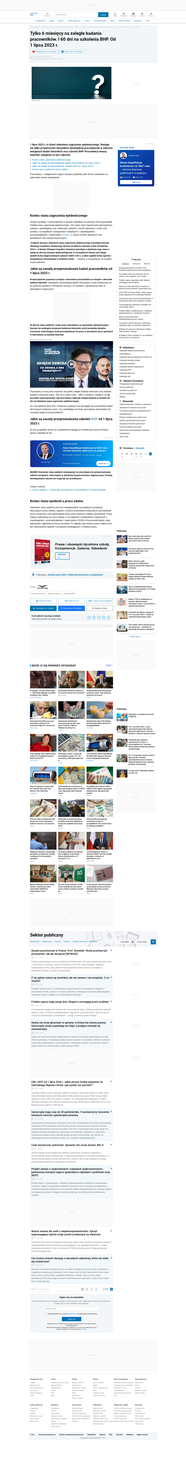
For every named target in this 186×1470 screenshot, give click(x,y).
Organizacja (59, 27)
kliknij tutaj (83, 1264)
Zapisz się (102, 463)
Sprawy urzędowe (78, 1297)
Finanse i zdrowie (99, 1302)
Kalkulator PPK (125, 370)
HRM (52, 1302)
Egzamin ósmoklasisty (58, 1330)
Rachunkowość (35, 1292)
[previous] (82, 1224)
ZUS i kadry (34, 1297)
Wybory (122, 397)
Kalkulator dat (125, 376)
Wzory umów (139, 1322)
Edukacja (137, 21)
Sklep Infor (75, 1302)
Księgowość (40, 21)
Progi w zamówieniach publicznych (133, 417)
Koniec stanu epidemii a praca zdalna (50, 169)
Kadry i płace (34, 1325)
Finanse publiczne (127, 387)
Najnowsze (136, 264)
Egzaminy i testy (56, 1322)
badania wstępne (54, 594)
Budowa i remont (140, 1297)
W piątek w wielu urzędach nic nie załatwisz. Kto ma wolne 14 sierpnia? (136, 336)
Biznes (61, 21)
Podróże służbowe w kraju (123, 1315)
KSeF (148, 21)
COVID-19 (67, 235)
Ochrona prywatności (46, 1341)
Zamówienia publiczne (128, 390)
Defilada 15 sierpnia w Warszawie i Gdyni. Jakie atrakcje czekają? (135, 330)
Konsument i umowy (79, 1294)
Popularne (125, 264)
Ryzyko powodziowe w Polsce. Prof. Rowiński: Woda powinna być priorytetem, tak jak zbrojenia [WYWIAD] (135, 269)
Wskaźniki (128, 401)
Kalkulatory (128, 347)
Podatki (32, 1289)
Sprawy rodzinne (77, 1289)
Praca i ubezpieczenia (100, 1294)
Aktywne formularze (133, 380)
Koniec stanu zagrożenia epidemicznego (51, 160)
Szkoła (53, 1317)
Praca (74, 1299)
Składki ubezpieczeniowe (122, 1320)
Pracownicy (69, 27)
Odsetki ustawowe (120, 1325)
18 (127, 454)
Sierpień (140, 448)
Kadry (52, 21)
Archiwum (138, 1317)
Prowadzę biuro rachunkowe (123, 1292)
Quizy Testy (124, 436)
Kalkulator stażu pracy (100, 1325)
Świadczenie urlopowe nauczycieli (133, 407)
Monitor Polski (77, 1317)
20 (136, 454)
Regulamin (91, 1341)
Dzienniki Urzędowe (78, 1320)
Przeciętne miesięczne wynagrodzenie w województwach (135, 412)
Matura (53, 1328)
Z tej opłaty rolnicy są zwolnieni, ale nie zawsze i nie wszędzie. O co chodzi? (134, 275)
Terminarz (128, 448)
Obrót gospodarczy (36, 1294)
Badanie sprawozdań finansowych (133, 420)
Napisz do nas (73, 601)
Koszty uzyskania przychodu (130, 427)
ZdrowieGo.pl (139, 1315)
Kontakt (119, 1341)
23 (150, 454)
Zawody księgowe (36, 1299)
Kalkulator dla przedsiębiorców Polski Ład (136, 357)
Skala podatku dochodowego (124, 1328)
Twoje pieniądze (100, 21)
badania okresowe (38, 594)
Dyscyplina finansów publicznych (132, 424)
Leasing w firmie (98, 1299)
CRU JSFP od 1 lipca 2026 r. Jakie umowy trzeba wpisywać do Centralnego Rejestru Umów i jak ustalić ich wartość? (135, 294)
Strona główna (35, 27)
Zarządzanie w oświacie (59, 1325)
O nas (32, 1341)
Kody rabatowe (140, 1320)
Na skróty (138, 1311)
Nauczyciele (55, 1320)
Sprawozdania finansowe (122, 1299)
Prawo (87, 21)
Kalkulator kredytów (127, 363)
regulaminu (72, 1249)
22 (146, 454)
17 (122, 454)
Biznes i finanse (98, 1289)
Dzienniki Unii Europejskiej (81, 1322)
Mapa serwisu (142, 1341)
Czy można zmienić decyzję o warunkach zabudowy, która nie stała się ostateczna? (135, 324)
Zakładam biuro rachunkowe (123, 1289)
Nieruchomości (124, 21)
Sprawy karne (76, 1292)
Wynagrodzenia (56, 1292)
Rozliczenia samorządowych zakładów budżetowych (134, 431)
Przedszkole (55, 1315)
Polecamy (121, 708)
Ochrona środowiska (127, 394)
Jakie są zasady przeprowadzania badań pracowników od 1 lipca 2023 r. (66, 163)
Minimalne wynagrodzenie (123, 1317)
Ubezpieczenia (56, 1294)
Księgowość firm (36, 1286)
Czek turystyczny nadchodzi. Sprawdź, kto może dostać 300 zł (135, 306)
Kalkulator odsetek (99, 1322)
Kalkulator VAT (98, 1320)
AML (115, 1302)
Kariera (102, 1341)
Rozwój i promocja (80, 877)
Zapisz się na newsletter (102, 601)
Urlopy (53, 1297)
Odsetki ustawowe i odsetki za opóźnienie (136, 404)
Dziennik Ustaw (77, 1315)
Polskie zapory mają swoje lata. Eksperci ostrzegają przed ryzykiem (134, 281)
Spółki (95, 1292)
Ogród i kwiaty (140, 1299)
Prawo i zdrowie (77, 1304)
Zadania (67, 877)
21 (141, 454)
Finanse (57, 877)
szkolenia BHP (69, 594)
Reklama (129, 1341)
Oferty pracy (139, 1330)
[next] (111, 1224)
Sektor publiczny (74, 21)
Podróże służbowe (120, 1322)
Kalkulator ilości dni (127, 373)
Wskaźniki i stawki (121, 1311)
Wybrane (147, 264)
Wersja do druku (45, 601)
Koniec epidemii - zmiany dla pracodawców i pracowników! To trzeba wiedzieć (69, 490)
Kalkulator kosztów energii (130, 360)
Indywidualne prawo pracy (60, 1289)
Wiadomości (35, 877)
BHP (94, 419)
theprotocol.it (139, 1328)
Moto (112, 21)
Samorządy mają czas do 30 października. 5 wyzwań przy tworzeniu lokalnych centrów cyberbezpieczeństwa (136, 300)
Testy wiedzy (55, 1333)
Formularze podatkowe (143, 1325)
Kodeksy (75, 1328)
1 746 (105, 1225)
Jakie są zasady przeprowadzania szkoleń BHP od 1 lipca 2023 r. (63, 166)
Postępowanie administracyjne (131, 384)
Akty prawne (76, 1311)
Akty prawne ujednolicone (80, 1325)
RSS (110, 1341)
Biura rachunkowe (121, 1286)
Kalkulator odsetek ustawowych (132, 367)
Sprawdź (62, 556)
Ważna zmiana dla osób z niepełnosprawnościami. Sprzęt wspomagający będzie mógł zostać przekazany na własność (132, 318)
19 (131, 454)
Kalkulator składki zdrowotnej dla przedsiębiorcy (132, 352)
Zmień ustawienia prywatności (71, 1341)
